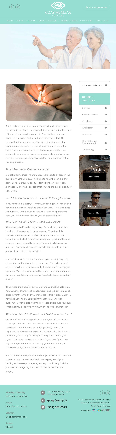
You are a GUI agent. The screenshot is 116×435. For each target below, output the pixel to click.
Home (10, 21)
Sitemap (107, 406)
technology (88, 149)
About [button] (20, 21)
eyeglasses (87, 121)
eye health (87, 128)
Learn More (93, 177)
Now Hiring (86, 21)
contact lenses (90, 114)
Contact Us (102, 21)
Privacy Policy (96, 406)
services (86, 108)
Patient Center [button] (69, 21)
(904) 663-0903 (57, 400)
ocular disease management (89, 142)
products (86, 134)
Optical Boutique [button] (48, 21)
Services (31, 21)
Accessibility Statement (99, 403)
